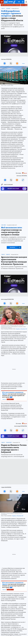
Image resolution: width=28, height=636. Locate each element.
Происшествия (8, 442)
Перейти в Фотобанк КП (21, 329)
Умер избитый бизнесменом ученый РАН (10, 5)
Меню (2, 2)
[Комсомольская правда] (8, 2)
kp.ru (25, 173)
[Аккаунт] (26, 2)
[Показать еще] (23, 63)
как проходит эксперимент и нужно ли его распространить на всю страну (14, 395)
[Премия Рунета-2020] (14, 1)
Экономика (8, 8)
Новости (23, 5)
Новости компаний (8, 184)
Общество (8, 254)
